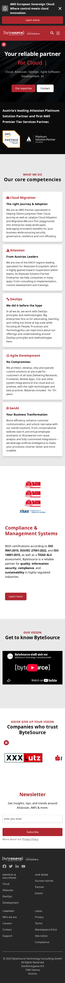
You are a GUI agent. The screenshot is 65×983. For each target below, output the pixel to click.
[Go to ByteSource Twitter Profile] (11, 866)
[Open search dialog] (52, 33)
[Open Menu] (58, 33)
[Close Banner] (60, 8)
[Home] (23, 33)
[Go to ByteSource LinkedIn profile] (17, 866)
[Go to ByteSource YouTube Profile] (23, 866)
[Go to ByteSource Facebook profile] (4, 866)
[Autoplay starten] (3, 44)
